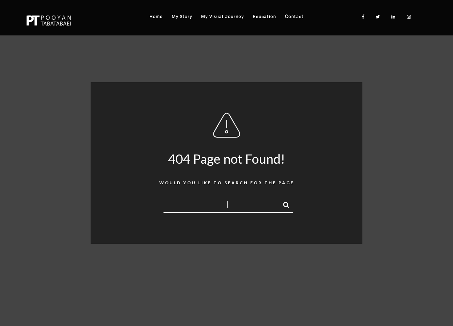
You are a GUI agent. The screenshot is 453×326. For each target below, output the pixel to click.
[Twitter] (376, 17)
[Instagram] (407, 17)
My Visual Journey (222, 16)
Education (264, 16)
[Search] (283, 203)
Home (156, 16)
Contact (294, 16)
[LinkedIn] (391, 17)
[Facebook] (360, 17)
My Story (182, 16)
